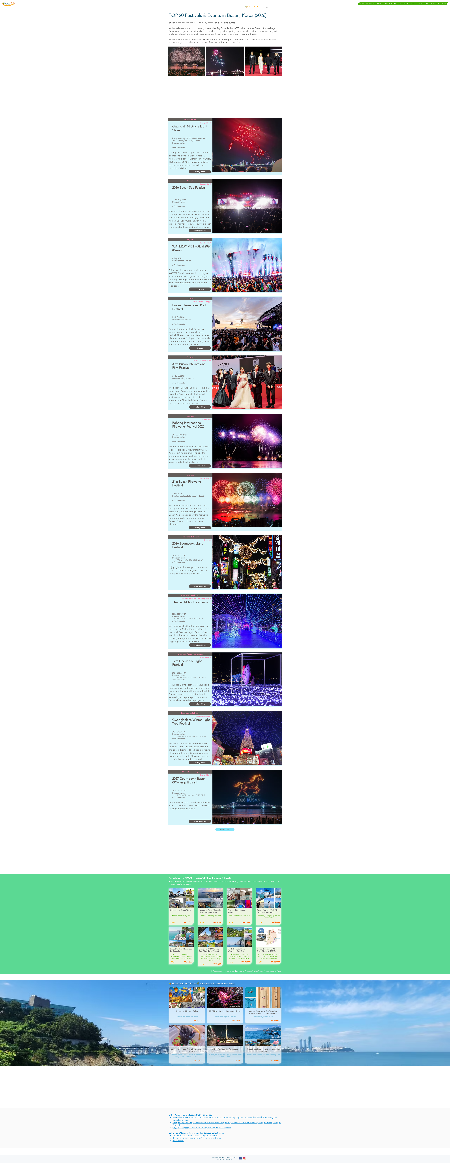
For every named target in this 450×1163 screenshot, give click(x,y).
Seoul (256, 7)
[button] (379, 3)
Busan (261, 7)
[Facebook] (240, 1158)
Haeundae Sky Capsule (217, 28)
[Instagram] (244, 1158)
